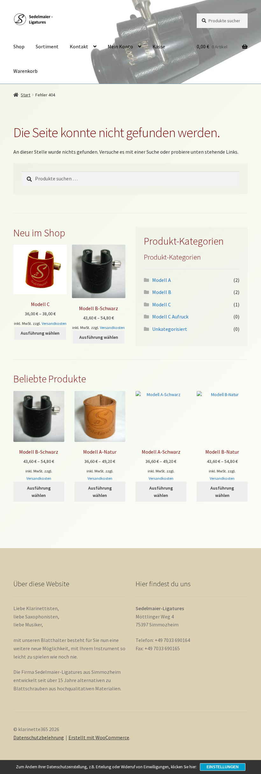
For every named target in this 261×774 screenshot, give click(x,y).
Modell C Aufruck (170, 316)
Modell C (161, 304)
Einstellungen (223, 767)
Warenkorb (25, 71)
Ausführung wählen (40, 333)
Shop (19, 46)
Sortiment (47, 46)
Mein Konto (120, 46)
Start (25, 95)
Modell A (161, 280)
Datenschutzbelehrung (38, 737)
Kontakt (79, 46)
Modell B (161, 292)
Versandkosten (54, 323)
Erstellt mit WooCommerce (98, 737)
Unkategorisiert (169, 329)
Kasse (158, 46)
